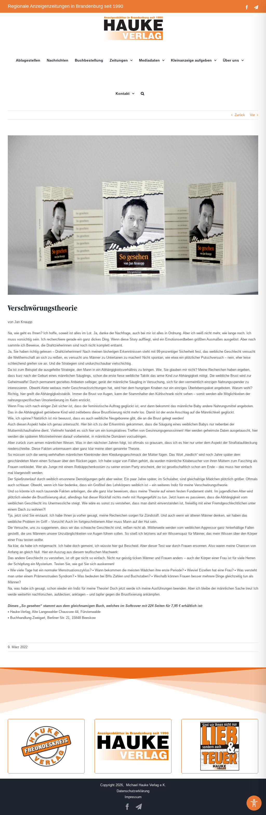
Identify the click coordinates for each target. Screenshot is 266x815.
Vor (252, 115)
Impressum (133, 797)
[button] (142, 93)
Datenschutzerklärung (133, 791)
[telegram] (139, 807)
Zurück (240, 115)
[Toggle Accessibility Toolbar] (254, 803)
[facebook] (127, 807)
